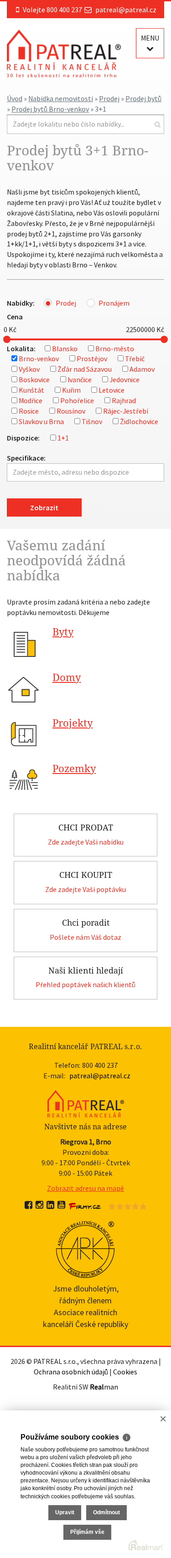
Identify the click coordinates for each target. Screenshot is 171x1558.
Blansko (65, 348)
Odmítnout (106, 1512)
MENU (150, 37)
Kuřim (71, 390)
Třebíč (135, 358)
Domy (66, 677)
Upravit (64, 1512)
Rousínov (71, 410)
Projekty (72, 723)
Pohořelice (77, 400)
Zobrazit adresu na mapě (85, 1188)
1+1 (63, 437)
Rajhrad (124, 400)
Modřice (30, 400)
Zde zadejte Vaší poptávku (85, 889)
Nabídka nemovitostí (60, 98)
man (104, 1386)
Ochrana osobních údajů (71, 1371)
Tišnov (92, 421)
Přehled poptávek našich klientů (85, 984)
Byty (62, 632)
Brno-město (114, 348)
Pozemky (74, 768)
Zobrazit (44, 507)
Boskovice (34, 379)
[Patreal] (64, 52)
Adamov (142, 369)
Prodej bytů (143, 98)
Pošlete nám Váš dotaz (85, 937)
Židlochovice (139, 421)
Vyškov (29, 369)
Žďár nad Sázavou (84, 369)
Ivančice (79, 379)
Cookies (125, 1371)
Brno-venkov (39, 358)
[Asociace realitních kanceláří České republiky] (85, 1248)
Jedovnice (124, 379)
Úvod (14, 98)
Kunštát (31, 390)
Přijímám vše (87, 1532)
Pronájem (114, 303)
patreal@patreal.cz (125, 9)
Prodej (109, 98)
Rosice (29, 410)
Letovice (111, 390)
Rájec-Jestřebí (125, 410)
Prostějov (92, 358)
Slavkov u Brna (41, 421)
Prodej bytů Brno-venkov (50, 108)
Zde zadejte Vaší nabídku (86, 841)
